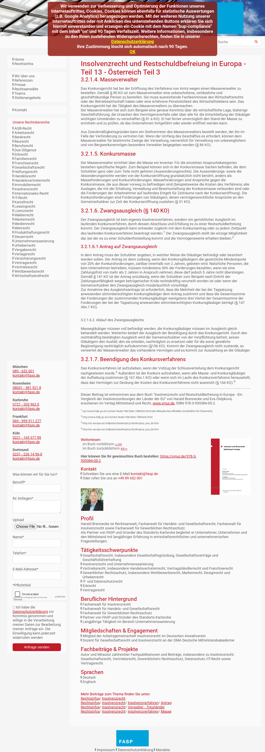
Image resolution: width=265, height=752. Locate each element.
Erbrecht (21, 154)
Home (19, 59)
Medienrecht (24, 224)
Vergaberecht (25, 250)
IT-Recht (20, 198)
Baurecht (21, 141)
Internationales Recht (31, 193)
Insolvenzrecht (26, 189)
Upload (18, 520)
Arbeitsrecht (24, 133)
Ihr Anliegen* (23, 498)
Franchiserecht (26, 163)
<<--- (124, 448)
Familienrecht (25, 159)
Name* (18, 537)
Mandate (163, 750)
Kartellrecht (23, 202)
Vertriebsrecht (25, 267)
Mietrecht (22, 228)
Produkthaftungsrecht (32, 232)
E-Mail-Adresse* (25, 569)
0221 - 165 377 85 (27, 437)
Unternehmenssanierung (34, 241)
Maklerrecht (24, 215)
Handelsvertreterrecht (32, 180)
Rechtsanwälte (26, 89)
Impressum (106, 750)
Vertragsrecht (25, 263)
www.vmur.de (164, 403)
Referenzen (23, 80)
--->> (118, 444)
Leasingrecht (24, 206)
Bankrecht (22, 137)
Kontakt (20, 110)
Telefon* (19, 553)
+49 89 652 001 (130, 478)
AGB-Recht (23, 128)
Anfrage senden (36, 647)
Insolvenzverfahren (143, 703)
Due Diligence (25, 150)
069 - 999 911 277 (27, 421)
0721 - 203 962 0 (26, 404)
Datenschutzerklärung (132, 41)
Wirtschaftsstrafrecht (31, 276)
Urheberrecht (25, 245)
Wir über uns (24, 76)
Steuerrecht (23, 237)
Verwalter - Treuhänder (146, 707)
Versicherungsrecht (30, 258)
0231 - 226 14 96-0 (27, 454)
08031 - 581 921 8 (27, 387)
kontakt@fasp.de (144, 474)
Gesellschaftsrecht (29, 167)
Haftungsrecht (25, 172)
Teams (19, 93)
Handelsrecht (25, 176)
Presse (20, 85)
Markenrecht (24, 219)
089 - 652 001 (23, 371)
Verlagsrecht (24, 254)
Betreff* (19, 482)
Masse (166, 711)
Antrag (166, 703)
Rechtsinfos (23, 64)
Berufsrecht (23, 146)
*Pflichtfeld (22, 585)
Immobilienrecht (27, 185)
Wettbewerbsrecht (29, 271)
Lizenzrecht (23, 211)
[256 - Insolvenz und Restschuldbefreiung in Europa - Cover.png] (228, 466)
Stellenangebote (27, 98)
